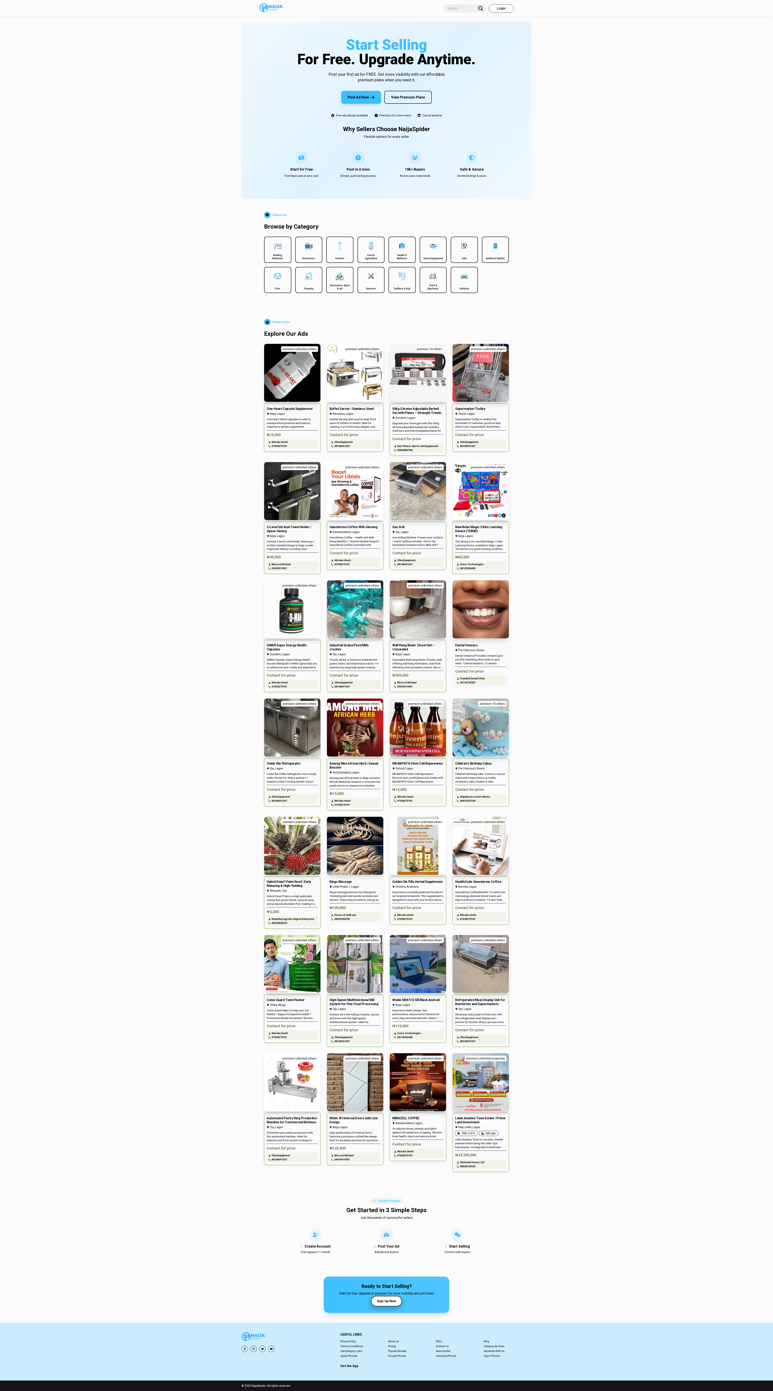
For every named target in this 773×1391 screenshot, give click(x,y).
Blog (486, 1341)
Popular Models (397, 1351)
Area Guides (443, 1351)
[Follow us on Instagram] (253, 1349)
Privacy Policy (348, 1341)
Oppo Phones (492, 1355)
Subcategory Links (351, 1351)
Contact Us (442, 1346)
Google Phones (397, 1355)
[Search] (480, 8)
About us (393, 1341)
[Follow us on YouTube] (271, 1349)
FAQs (439, 1341)
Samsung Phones (446, 1355)
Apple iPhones (348, 1355)
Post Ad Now (358, 97)
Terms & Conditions (351, 1346)
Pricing (392, 1346)
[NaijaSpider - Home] (254, 1337)
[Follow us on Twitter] (262, 1349)
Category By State (494, 1346)
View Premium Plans (408, 97)
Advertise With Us (494, 1351)
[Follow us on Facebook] (245, 1349)
